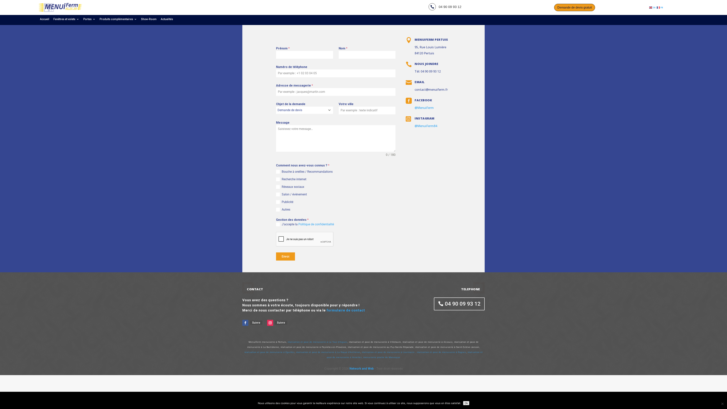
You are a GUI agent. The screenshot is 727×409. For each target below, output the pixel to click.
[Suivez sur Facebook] (245, 323)
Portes (87, 19)
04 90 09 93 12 (463, 304)
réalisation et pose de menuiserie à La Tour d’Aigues (317, 342)
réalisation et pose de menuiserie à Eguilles (269, 352)
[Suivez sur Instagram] (270, 323)
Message (282, 122)
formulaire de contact (346, 310)
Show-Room (149, 19)
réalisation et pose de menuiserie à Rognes (441, 352)
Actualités (167, 19)
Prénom (283, 48)
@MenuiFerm (424, 108)
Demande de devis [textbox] (290, 110)
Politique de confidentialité (316, 224)
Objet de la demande (290, 104)
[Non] (722, 404)
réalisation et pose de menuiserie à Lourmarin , (389, 352)
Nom (343, 48)
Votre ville (346, 104)
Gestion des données (292, 220)
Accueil (44, 19)
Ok (466, 403)
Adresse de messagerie (294, 85)
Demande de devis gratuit (574, 7)
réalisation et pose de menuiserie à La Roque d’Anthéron (328, 352)
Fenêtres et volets (64, 19)
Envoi (285, 256)
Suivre (256, 322)
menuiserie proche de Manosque (381, 357)
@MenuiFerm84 (426, 126)
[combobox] (304, 110)
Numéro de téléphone (291, 67)
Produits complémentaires (116, 19)
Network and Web (361, 368)
